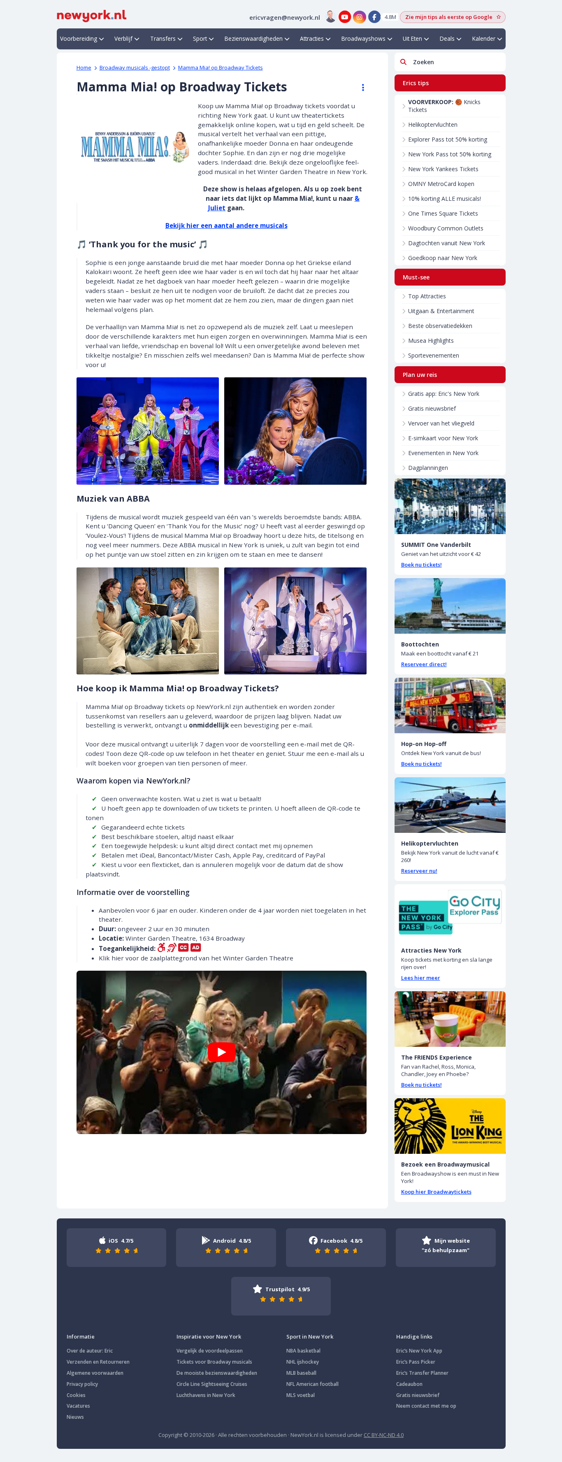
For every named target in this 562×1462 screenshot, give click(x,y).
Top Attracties (427, 296)
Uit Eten (412, 38)
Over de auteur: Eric (90, 1350)
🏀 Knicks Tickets (444, 106)
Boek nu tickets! (421, 564)
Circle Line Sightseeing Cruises (211, 1384)
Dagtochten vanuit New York (446, 243)
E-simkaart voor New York (443, 438)
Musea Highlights (431, 340)
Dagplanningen (428, 468)
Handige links (414, 1336)
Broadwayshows (363, 38)
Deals (447, 38)
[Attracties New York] (450, 912)
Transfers (163, 38)
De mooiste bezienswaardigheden (216, 1372)
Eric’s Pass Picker (415, 1361)
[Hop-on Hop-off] (450, 705)
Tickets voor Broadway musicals (214, 1361)
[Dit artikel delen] (359, 87)
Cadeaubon (409, 1384)
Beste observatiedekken (440, 326)
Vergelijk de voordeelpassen (209, 1350)
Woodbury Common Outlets (445, 228)
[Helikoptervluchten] (450, 805)
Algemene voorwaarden (95, 1372)
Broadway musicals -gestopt (135, 67)
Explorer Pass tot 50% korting (447, 139)
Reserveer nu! (419, 870)
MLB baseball (301, 1372)
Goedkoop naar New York (442, 258)
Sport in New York (309, 1336)
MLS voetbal (300, 1395)
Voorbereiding (78, 38)
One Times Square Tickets (443, 213)
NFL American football (312, 1384)
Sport (200, 38)
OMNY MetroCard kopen (441, 184)
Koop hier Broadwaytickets (436, 1191)
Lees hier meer (420, 977)
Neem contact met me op (426, 1405)
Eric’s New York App (419, 1350)
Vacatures (78, 1405)
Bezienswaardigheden (254, 38)
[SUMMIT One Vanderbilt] (450, 506)
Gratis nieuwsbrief (432, 408)
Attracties (312, 38)
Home (84, 67)
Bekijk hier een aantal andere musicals (226, 225)
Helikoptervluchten (432, 124)
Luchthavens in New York (205, 1395)
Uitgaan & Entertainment (441, 311)
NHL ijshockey (302, 1361)
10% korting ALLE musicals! (444, 198)
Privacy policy (82, 1384)
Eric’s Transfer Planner (422, 1372)
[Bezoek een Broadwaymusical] (450, 1126)
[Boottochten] (450, 606)
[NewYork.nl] (92, 15)
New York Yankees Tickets (443, 169)
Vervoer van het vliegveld (441, 423)
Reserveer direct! (424, 664)
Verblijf (123, 38)
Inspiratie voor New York (208, 1336)
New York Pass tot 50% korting (449, 154)
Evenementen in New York (443, 453)
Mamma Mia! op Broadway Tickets (220, 67)
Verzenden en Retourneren (98, 1361)
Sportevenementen (433, 355)
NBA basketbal (303, 1350)
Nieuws (75, 1416)
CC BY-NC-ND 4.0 (384, 1435)
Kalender (483, 38)
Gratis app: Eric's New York (443, 393)
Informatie (81, 1336)
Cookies (76, 1395)
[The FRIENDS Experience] (450, 1019)
